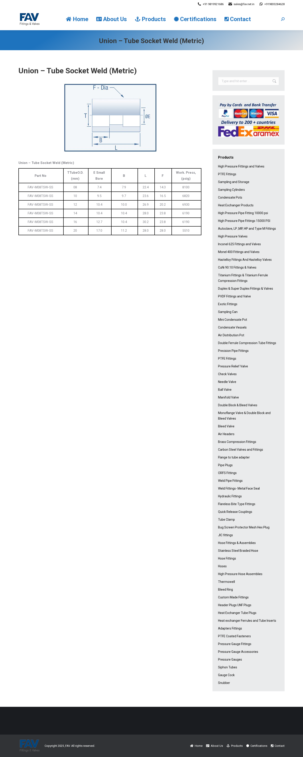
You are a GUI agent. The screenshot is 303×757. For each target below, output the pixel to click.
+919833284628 (274, 4)
